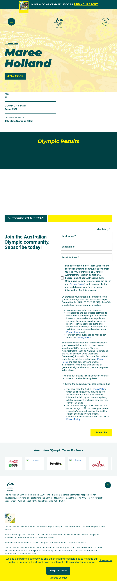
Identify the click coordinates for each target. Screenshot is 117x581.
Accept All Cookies (58, 571)
